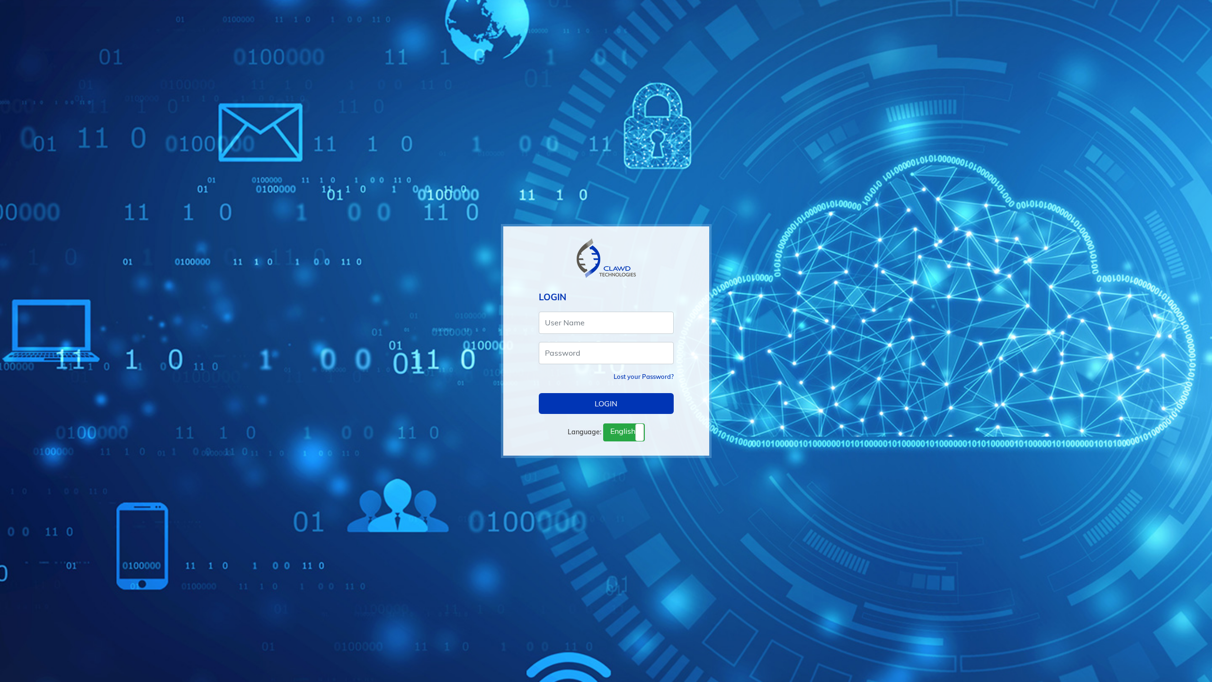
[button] (624, 432)
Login (606, 403)
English (622, 431)
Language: (584, 432)
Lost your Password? (644, 376)
